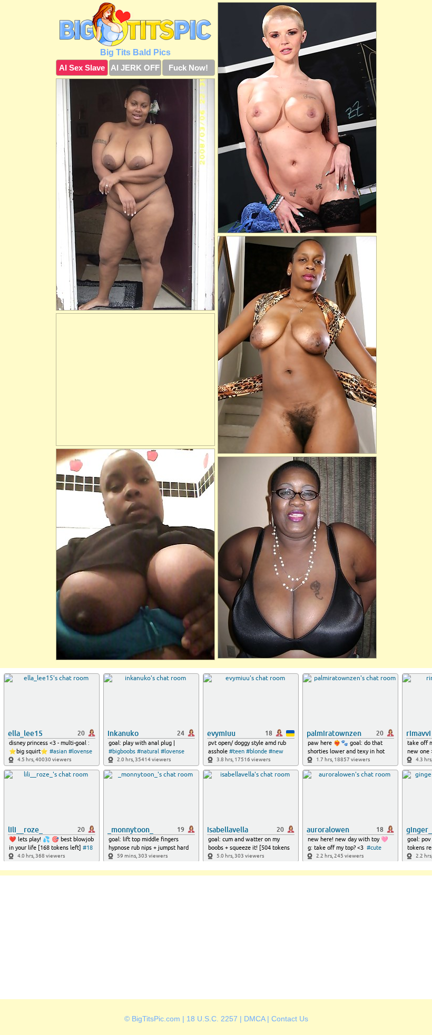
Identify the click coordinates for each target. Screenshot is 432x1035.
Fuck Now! (188, 67)
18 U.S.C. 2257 (212, 1018)
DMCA (254, 1018)
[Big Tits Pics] (135, 24)
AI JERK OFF (135, 67)
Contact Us (289, 1018)
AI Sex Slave (82, 67)
